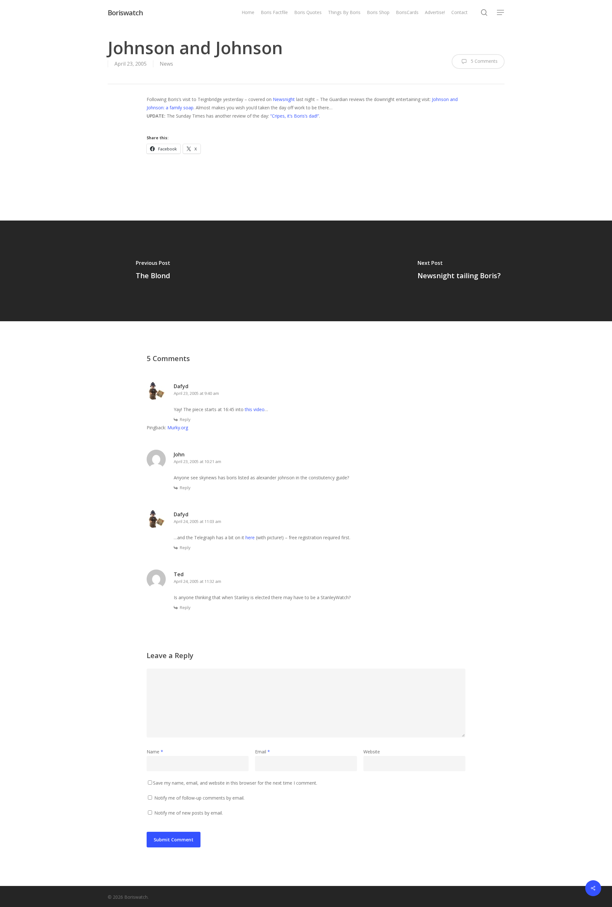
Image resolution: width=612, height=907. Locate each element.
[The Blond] (153, 271)
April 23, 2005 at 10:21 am (197, 461)
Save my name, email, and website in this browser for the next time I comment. (235, 783)
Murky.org (177, 427)
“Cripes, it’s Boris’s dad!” (294, 116)
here (250, 537)
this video (255, 409)
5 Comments (484, 61)
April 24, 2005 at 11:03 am (197, 521)
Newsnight (284, 99)
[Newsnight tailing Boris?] (459, 271)
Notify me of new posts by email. (188, 813)
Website (371, 752)
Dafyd (181, 386)
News (166, 63)
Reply (185, 419)
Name (155, 752)
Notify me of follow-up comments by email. (199, 798)
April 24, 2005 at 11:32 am (197, 581)
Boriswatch (125, 12)
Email (262, 752)
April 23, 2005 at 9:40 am (196, 393)
